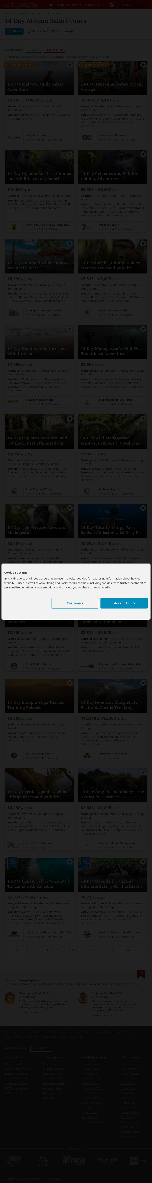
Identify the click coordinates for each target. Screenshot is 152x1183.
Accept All (122, 603)
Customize (75, 603)
